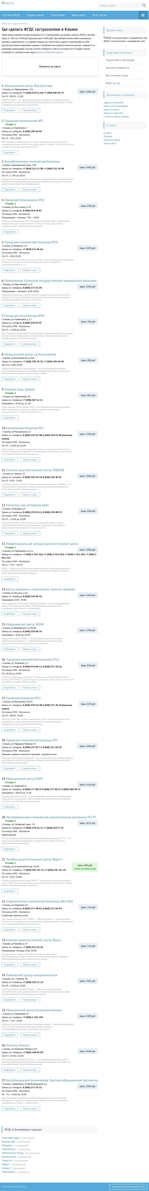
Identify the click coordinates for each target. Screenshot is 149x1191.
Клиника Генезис (17, 1045)
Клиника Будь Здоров (20, 389)
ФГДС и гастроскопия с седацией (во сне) (124, 41)
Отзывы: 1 (10, 124)
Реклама (108, 136)
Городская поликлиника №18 (24, 316)
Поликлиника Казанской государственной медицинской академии (51, 281)
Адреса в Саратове (113, 112)
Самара (6, 1168)
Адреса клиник (35, 15)
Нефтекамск (9, 1171)
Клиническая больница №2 (24, 428)
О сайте (107, 132)
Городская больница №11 (23, 698)
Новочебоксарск (11, 1137)
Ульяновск (7, 1145)
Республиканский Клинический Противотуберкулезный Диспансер (52, 1080)
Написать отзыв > (30, 110)
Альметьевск (9, 1156)
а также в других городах (116, 116)
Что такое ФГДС (11, 15)
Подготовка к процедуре (120, 60)
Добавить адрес (112, 139)
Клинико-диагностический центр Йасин (33, 940)
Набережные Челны (13, 1153)
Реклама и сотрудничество (128, 1186)
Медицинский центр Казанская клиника (34, 1010)
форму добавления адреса (49, 52)
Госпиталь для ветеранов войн (27, 505)
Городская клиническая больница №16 (31, 242)
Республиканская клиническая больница (32, 161)
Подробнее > (10, 110)
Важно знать (79, 15)
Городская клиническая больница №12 (32, 659)
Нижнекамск (9, 1149)
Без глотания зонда (117, 75)
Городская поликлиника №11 (25, 200)
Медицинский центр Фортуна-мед (28, 86)
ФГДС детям (100, 15)
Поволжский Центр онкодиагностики (31, 975)
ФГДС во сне (113, 83)
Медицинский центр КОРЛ (24, 779)
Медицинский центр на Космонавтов (30, 354)
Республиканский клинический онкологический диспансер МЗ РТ (51, 817)
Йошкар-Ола (8, 1141)
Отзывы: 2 (10, 782)
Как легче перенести (117, 67)
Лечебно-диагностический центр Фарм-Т (34, 859)
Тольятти (7, 1160)
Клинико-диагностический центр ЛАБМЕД (35, 470)
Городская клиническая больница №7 (32, 740)
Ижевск (6, 1164)
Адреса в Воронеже (114, 102)
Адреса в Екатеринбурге (116, 106)
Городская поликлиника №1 (24, 121)
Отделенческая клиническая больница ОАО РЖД (39, 901)
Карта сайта (110, 143)
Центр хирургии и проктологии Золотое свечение (40, 589)
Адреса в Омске (111, 109)
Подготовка (58, 15)
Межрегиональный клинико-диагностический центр (42, 544)
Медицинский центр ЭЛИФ (25, 624)
